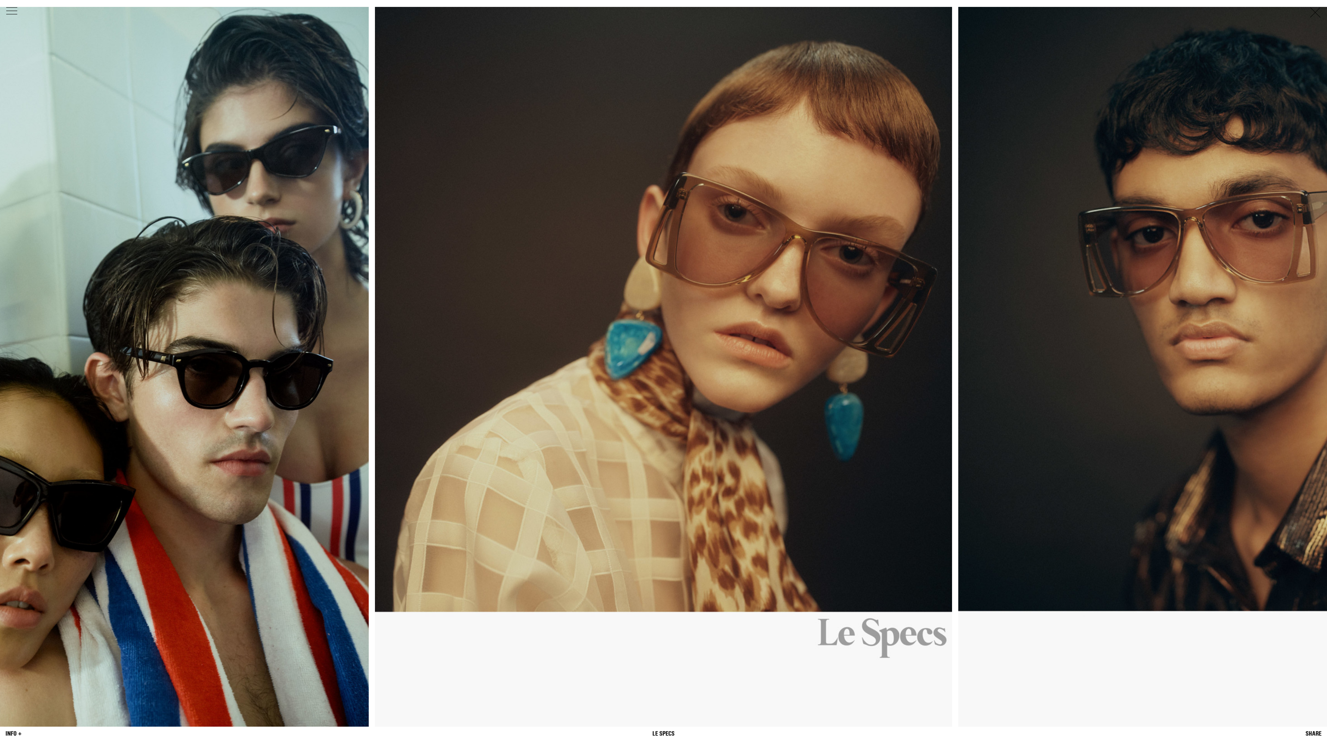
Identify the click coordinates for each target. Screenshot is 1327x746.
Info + (14, 733)
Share (1313, 733)
